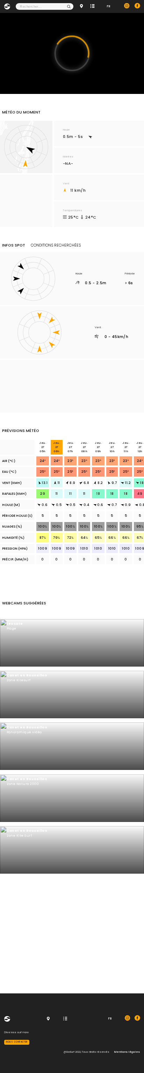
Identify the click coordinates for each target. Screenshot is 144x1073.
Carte (82, 6)
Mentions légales (127, 1052)
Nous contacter (17, 1042)
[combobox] (44, 6)
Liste (93, 6)
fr (108, 6)
